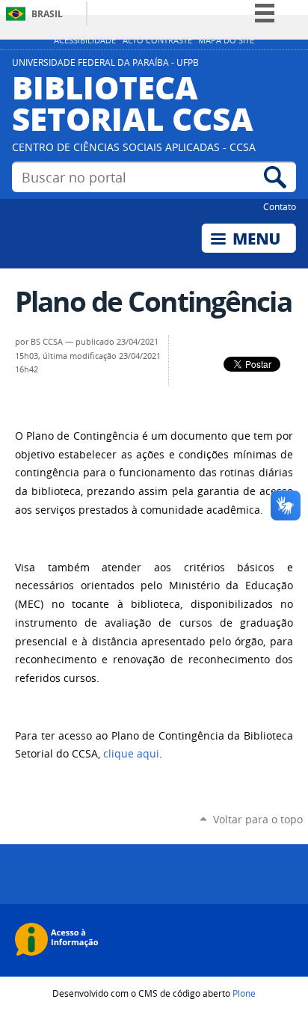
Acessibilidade (85, 40)
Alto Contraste (157, 40)
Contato (279, 206)
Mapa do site (226, 40)
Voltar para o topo (258, 819)
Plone (244, 993)
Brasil (47, 13)
